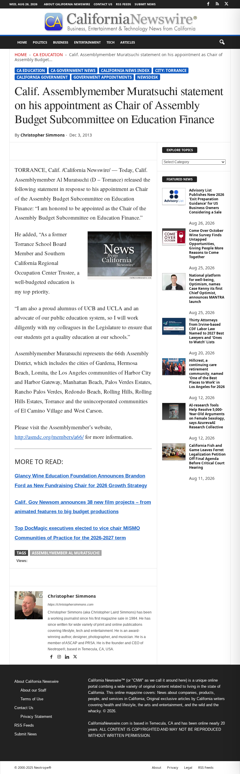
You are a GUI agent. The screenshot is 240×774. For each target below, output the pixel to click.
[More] (88, 151)
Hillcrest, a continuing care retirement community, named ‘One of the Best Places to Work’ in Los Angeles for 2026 (207, 373)
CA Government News (73, 70)
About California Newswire (67, 4)
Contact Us (103, 4)
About (156, 767)
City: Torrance (170, 70)
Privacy (172, 767)
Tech (110, 42)
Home (22, 42)
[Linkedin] (61, 151)
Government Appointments (102, 77)
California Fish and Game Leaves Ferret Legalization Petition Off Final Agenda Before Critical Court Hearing (207, 456)
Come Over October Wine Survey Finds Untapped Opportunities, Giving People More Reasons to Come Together (206, 243)
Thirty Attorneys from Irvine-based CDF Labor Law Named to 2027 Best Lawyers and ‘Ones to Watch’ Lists (206, 331)
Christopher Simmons (42, 135)
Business (60, 42)
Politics (40, 42)
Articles (127, 42)
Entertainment (87, 42)
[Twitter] (226, 4)
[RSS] (217, 4)
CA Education (48, 54)
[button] (221, 42)
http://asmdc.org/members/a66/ (49, 436)
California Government (42, 77)
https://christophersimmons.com (70, 604)
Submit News (145, 4)
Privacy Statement (36, 716)
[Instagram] (60, 657)
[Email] (74, 151)
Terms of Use (31, 699)
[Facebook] (208, 4)
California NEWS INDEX (125, 70)
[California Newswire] (120, 21)
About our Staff (33, 690)
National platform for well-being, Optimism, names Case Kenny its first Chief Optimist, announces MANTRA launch (206, 288)
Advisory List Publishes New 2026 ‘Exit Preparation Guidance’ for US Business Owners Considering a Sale (206, 201)
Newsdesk (147, 77)
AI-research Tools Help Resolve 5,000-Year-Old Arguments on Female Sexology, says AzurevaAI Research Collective (207, 416)
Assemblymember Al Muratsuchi (66, 553)
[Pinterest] (47, 151)
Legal (188, 767)
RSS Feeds (123, 4)
